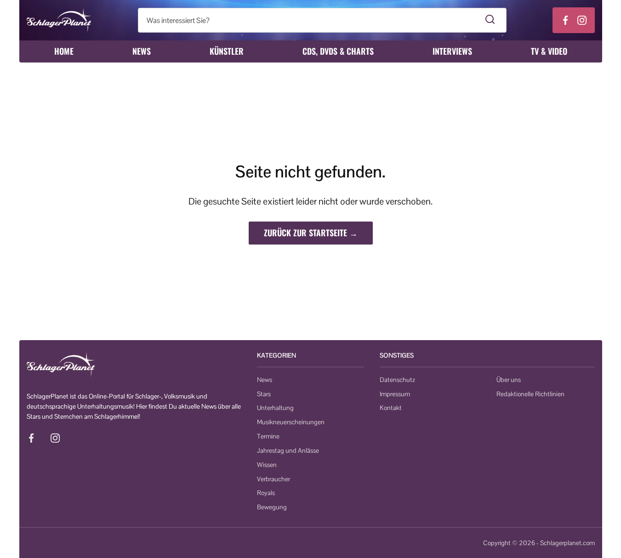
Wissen (267, 465)
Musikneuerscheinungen (291, 422)
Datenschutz (397, 380)
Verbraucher (273, 479)
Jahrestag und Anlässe (288, 450)
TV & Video (549, 51)
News (141, 51)
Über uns (508, 380)
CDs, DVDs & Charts (338, 51)
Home (64, 51)
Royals (266, 493)
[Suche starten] (490, 20)
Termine (268, 436)
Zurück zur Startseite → (311, 233)
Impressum (395, 394)
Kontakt (391, 408)
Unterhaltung (275, 408)
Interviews (452, 51)
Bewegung (272, 507)
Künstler (227, 51)
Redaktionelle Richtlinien (530, 394)
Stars (264, 394)
